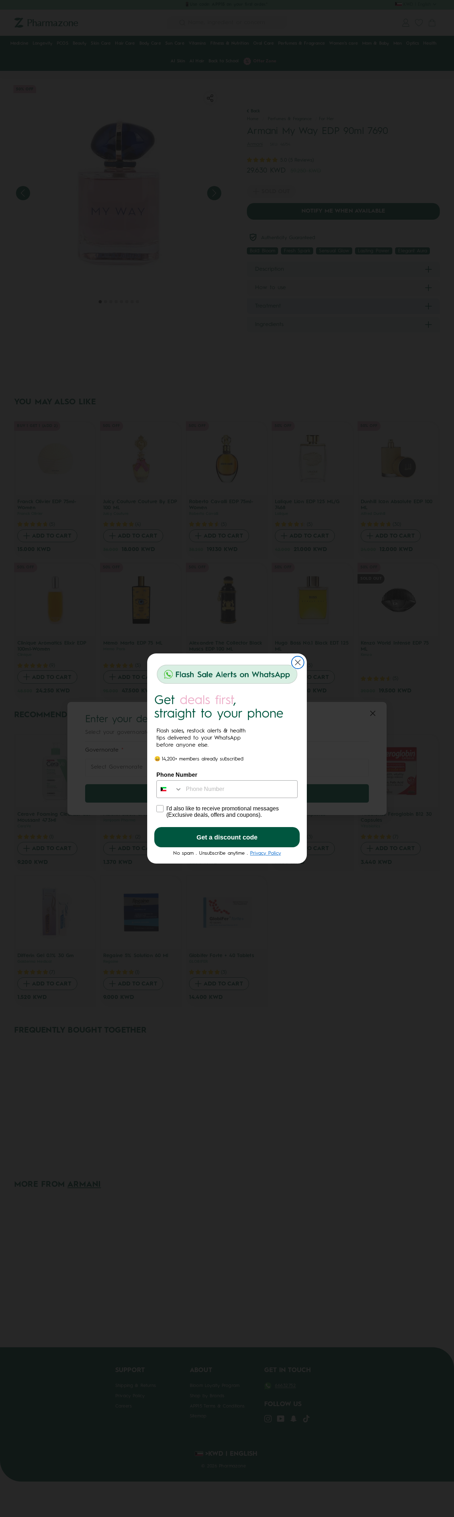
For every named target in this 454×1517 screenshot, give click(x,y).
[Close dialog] (298, 662)
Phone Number (176, 775)
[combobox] (169, 789)
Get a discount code (227, 837)
